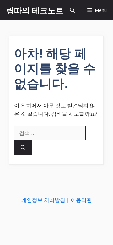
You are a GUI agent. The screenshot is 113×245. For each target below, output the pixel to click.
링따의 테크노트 (34, 10)
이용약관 (81, 200)
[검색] (23, 147)
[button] (72, 10)
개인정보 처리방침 (43, 200)
